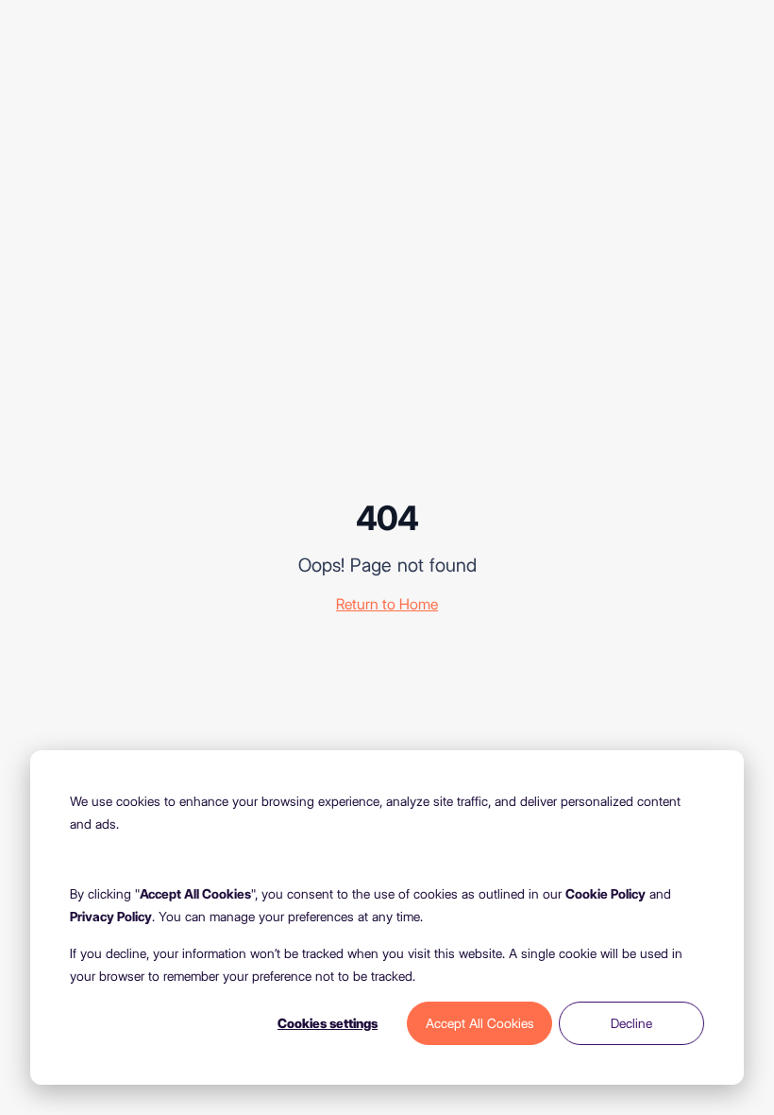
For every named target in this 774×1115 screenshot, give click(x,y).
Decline (631, 1023)
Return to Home (387, 604)
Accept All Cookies (480, 1023)
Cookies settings (328, 1023)
